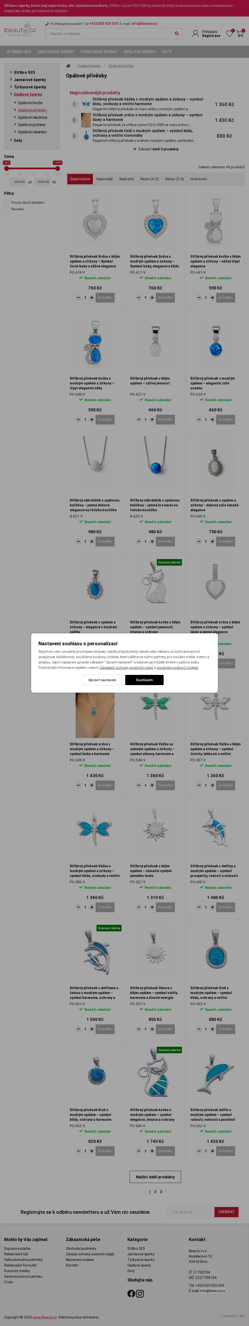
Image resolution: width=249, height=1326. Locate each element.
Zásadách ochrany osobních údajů (126, 667)
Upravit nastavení (102, 680)
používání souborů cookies (177, 667)
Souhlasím (144, 680)
